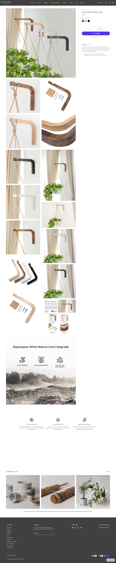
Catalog (45, 2)
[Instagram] (75, 527)
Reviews (90, 44)
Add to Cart (100, 29)
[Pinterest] (81, 527)
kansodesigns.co (85, 10)
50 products (22, 493)
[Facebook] (72, 527)
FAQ (76, 2)
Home (32, 2)
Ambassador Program (104, 527)
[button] (9, 491)
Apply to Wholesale (54, 2)
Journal (71, 2)
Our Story (38, 2)
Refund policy (10, 545)
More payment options (96, 36)
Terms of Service (10, 543)
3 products (93, 493)
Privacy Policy (10, 547)
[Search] (109, 2)
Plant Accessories (58, 491)
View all (108, 471)
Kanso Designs (13, 559)
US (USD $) (99, 2)
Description (84, 44)
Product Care (10, 537)
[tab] (85, 44)
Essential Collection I (23, 491)
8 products (58, 493)
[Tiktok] (78, 527)
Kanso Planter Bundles (93, 491)
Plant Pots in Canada (12, 541)
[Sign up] (54, 533)
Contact (82, 2)
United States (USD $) (11, 555)
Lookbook (64, 2)
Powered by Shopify (20, 559)
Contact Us (9, 539)
